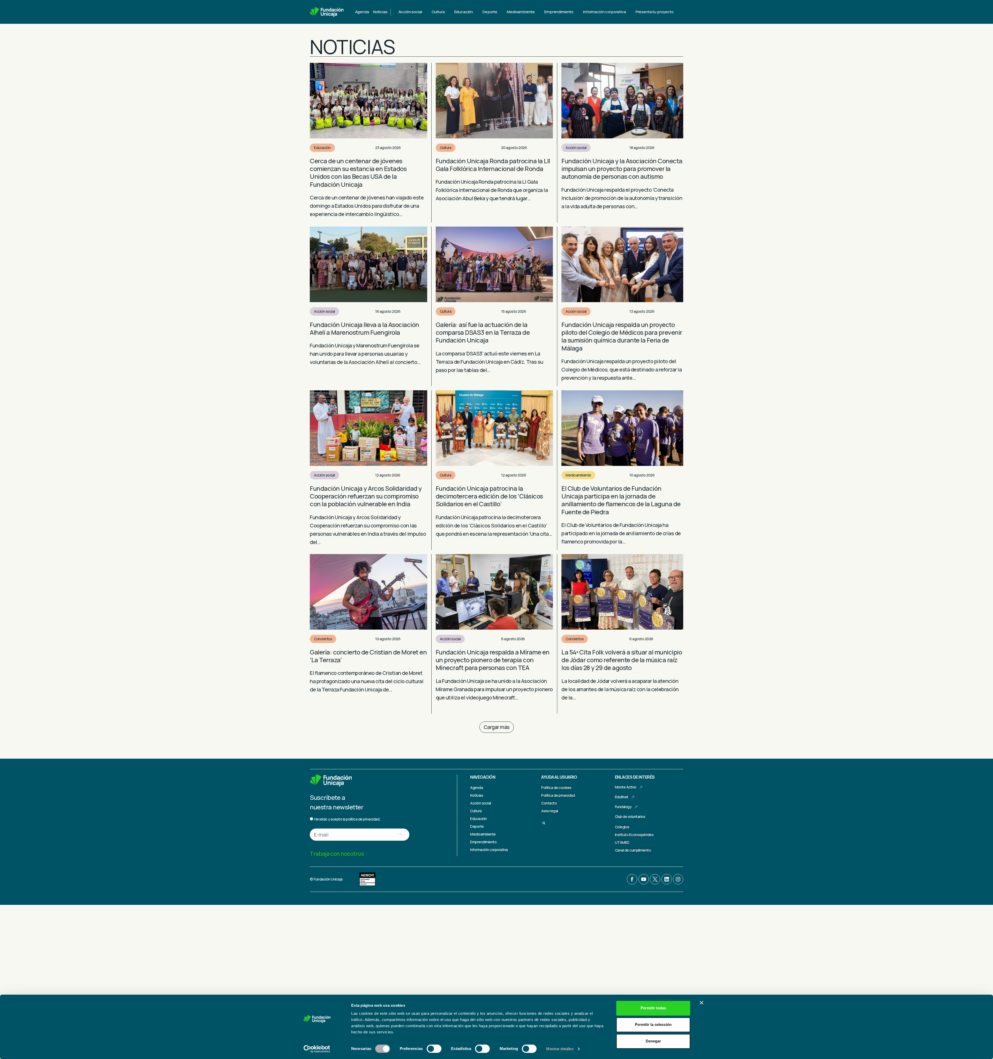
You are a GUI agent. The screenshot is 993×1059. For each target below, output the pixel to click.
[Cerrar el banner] (701, 1002)
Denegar (653, 1041)
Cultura (446, 147)
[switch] (434, 1049)
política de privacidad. (363, 819)
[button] (496, 727)
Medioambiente (578, 475)
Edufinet (621, 796)
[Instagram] (678, 879)
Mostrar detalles (559, 1049)
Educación (322, 147)
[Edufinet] (632, 797)
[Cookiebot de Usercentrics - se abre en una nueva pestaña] (317, 1049)
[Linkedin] (666, 879)
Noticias (380, 11)
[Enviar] (399, 835)
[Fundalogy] (635, 807)
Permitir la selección (653, 1024)
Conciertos (323, 638)
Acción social (576, 147)
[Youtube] (643, 879)
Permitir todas (653, 1008)
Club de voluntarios (630, 816)
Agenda (362, 11)
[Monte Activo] (640, 787)
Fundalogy (623, 806)
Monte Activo (625, 787)
